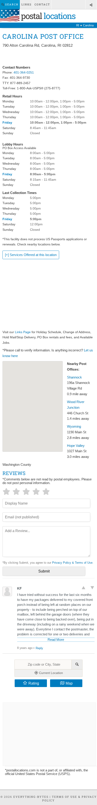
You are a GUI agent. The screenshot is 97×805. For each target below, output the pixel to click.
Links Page (23, 332)
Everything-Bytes (30, 796)
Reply (39, 648)
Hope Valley (76, 445)
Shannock (74, 377)
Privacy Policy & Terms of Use (72, 562)
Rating (33, 683)
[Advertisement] (48, 56)
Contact (42, 4)
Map (69, 683)
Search (11, 4)
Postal (47, 15)
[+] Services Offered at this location (31, 255)
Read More (56, 639)
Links (26, 4)
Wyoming (74, 426)
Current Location (50, 673)
